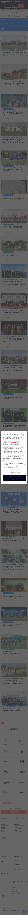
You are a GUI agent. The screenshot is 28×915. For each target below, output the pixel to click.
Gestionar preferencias (14, 472)
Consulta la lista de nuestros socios (10, 468)
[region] (14, 457)
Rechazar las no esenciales (14, 476)
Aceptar (14, 479)
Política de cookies (15, 442)
